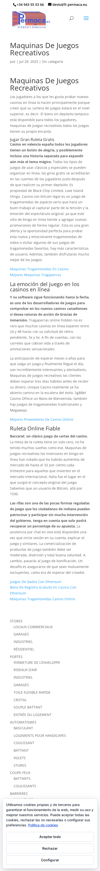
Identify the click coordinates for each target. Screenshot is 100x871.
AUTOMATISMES (23, 722)
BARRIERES (19, 793)
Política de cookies (43, 825)
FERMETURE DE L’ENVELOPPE (37, 662)
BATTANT (21, 750)
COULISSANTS (25, 786)
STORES (16, 621)
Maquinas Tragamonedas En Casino (39, 269)
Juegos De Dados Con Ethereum (35, 581)
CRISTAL (20, 700)
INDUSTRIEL (23, 641)
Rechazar (50, 848)
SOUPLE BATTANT (28, 707)
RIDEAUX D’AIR (25, 669)
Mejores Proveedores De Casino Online (41, 419)
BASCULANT (23, 728)
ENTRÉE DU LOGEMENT (32, 714)
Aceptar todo (50, 837)
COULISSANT (24, 742)
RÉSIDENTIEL (24, 649)
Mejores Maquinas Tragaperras (35, 274)
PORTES (16, 656)
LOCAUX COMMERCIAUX (33, 626)
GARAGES (21, 634)
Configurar (50, 860)
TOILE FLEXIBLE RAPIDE (32, 692)
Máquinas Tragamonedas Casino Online (42, 599)
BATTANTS (22, 778)
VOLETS (20, 758)
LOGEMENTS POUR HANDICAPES (40, 735)
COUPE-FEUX (20, 772)
